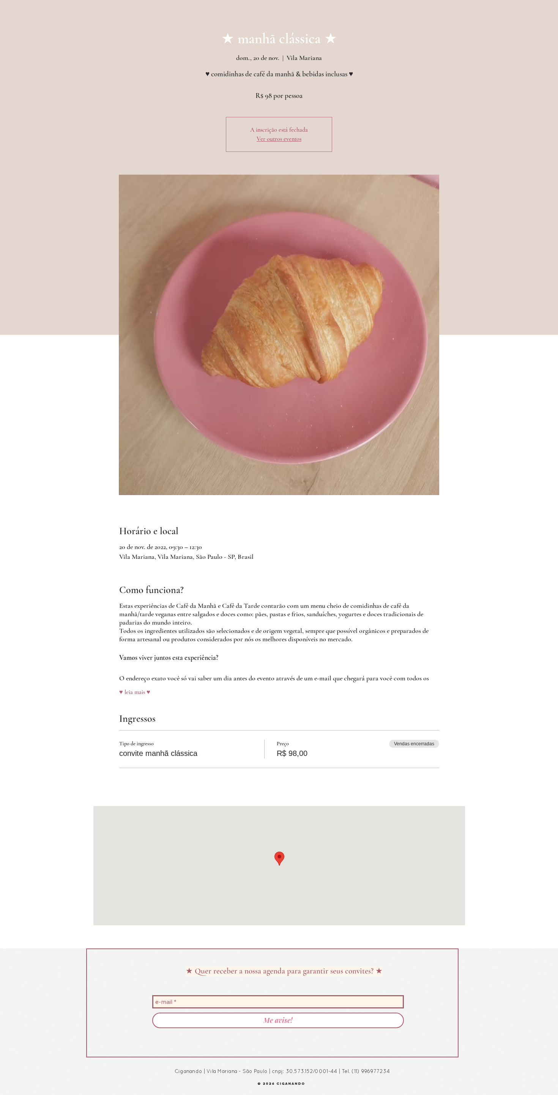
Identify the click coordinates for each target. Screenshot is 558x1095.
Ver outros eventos (279, 139)
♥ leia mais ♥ (134, 692)
